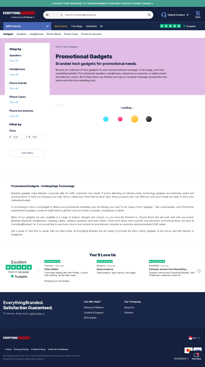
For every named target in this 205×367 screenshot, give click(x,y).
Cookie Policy (38, 349)
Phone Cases (71, 34)
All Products (13, 26)
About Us (129, 307)
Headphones (36, 34)
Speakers (21, 34)
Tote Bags (76, 26)
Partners (128, 312)
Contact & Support (93, 312)
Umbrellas (91, 26)
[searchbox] (104, 15)
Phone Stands (54, 34)
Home (58, 47)
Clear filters (27, 152)
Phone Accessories (91, 34)
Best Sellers (61, 26)
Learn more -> (37, 313)
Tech (65, 47)
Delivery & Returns (93, 307)
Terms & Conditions (58, 349)
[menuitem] (28, 26)
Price (12, 130)
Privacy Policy (21, 349)
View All (13, 60)
